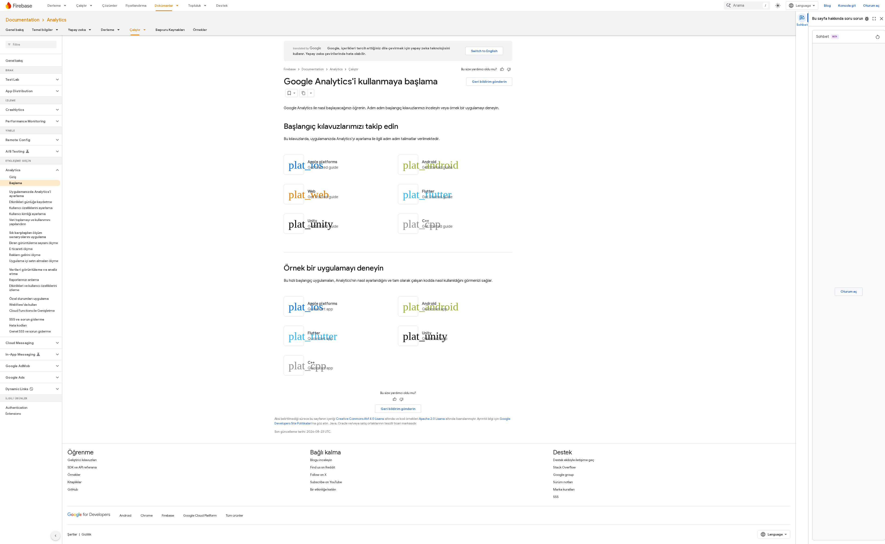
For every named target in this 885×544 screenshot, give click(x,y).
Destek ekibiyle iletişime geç (573, 460)
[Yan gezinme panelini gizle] (55, 535)
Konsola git (847, 5)
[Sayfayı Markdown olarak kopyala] (304, 93)
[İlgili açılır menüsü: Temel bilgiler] (58, 29)
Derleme (54, 5)
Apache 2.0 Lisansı (432, 419)
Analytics (56, 20)
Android (125, 515)
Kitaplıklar (75, 482)
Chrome (147, 515)
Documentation (22, 20)
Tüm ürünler (234, 515)
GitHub (73, 489)
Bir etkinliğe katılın (323, 489)
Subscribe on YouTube (326, 482)
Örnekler (200, 30)
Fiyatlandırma (136, 5)
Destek (222, 5)
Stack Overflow (564, 467)
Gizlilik (86, 534)
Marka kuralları (564, 489)
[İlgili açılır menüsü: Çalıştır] (92, 5)
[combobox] (747, 5)
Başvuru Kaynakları (170, 30)
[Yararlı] (502, 69)
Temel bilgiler (42, 30)
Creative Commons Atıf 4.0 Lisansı (360, 419)
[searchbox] (31, 44)
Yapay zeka (77, 30)
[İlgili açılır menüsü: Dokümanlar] (178, 5)
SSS (556, 497)
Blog (827, 5)
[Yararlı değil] (508, 69)
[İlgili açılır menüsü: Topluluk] (206, 5)
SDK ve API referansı (82, 467)
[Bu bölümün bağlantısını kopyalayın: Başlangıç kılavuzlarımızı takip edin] (402, 127)
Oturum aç (871, 5)
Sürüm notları (563, 482)
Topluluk (194, 5)
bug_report (867, 18)
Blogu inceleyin (321, 460)
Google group (563, 475)
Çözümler (109, 5)
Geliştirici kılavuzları (82, 460)
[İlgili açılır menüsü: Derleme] (66, 5)
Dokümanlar (164, 5)
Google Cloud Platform (200, 515)
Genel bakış (15, 30)
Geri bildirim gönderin (489, 81)
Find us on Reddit (322, 467)
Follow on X (318, 475)
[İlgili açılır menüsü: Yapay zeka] (91, 29)
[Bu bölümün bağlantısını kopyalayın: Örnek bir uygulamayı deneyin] (388, 268)
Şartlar (72, 534)
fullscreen (874, 18)
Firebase (290, 69)
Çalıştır (81, 5)
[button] (27, 79)
